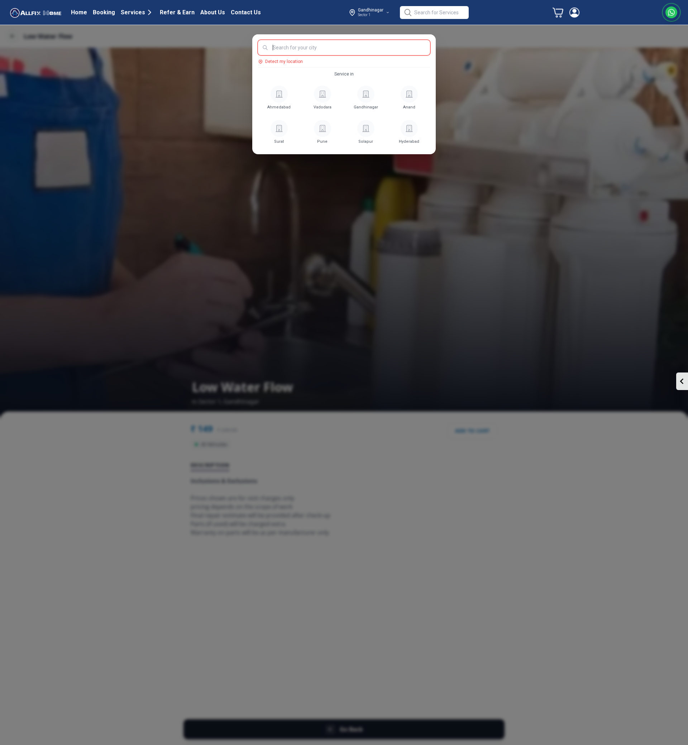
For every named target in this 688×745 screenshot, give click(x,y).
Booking (104, 12)
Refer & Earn (177, 12)
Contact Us (246, 12)
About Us (212, 12)
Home (79, 12)
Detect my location (284, 61)
